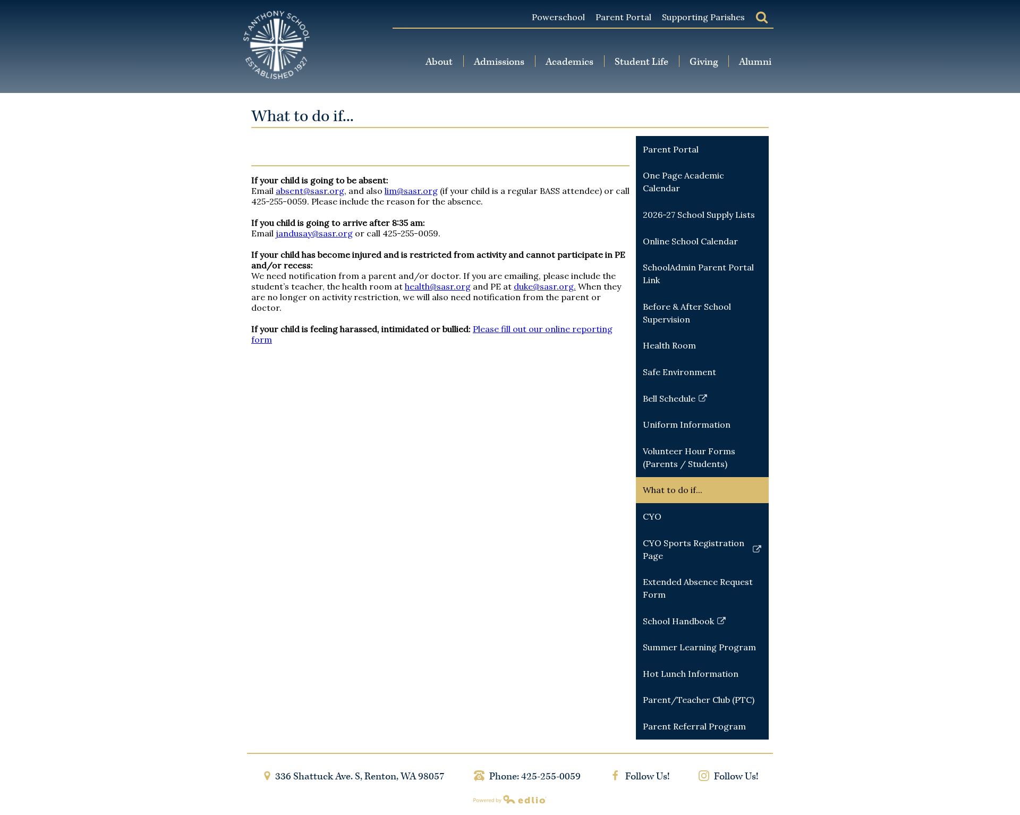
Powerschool (558, 17)
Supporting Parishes (703, 17)
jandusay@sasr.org (314, 233)
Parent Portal (623, 17)
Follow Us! (646, 776)
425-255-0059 (551, 776)
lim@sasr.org (411, 190)
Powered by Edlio (510, 799)
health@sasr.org (438, 286)
